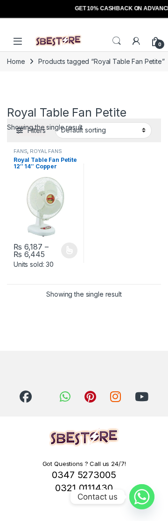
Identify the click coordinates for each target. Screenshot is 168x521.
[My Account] (136, 41)
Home (16, 61)
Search (117, 41)
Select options (66, 250)
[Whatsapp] (141, 496)
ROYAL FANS (46, 151)
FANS (20, 151)
